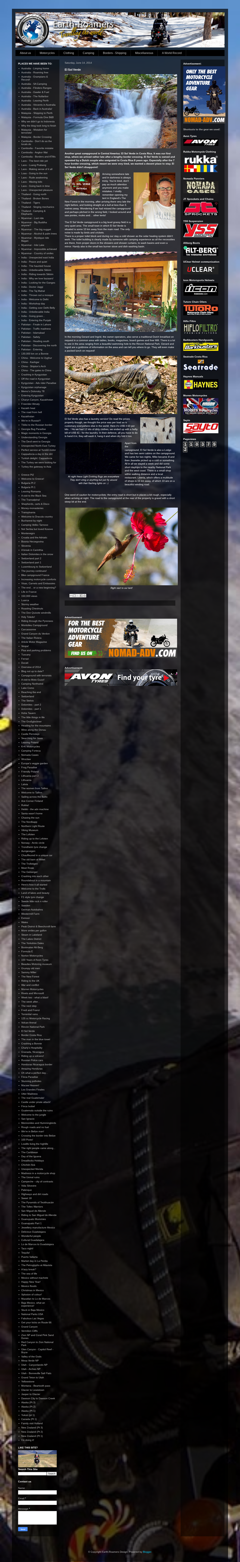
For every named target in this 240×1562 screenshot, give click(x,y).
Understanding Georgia (34, 437)
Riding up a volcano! (32, 1056)
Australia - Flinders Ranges (36, 87)
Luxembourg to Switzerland (36, 566)
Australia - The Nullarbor (34, 96)
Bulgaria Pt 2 (28, 483)
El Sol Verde (28, 1031)
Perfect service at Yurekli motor (38, 450)
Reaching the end (31, 692)
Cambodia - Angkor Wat (34, 152)
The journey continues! (34, 570)
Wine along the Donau (33, 729)
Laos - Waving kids (31, 181)
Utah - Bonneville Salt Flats (36, 1373)
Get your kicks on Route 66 (36, 1322)
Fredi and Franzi (30, 1010)
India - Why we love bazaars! (37, 278)
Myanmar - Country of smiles (37, 253)
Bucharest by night (31, 520)
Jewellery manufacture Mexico (38, 1227)
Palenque (26, 1190)
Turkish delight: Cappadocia (36, 458)
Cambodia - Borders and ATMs (38, 156)
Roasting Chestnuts (32, 608)
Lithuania (26, 780)
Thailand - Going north (33, 194)
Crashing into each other (35, 876)
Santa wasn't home (32, 813)
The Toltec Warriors (32, 1206)
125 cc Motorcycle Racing (35, 1018)
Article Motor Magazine (34, 641)
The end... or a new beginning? (38, 587)
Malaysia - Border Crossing (36, 137)
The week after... (30, 1001)
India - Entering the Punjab (36, 320)
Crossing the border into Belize (38, 1135)
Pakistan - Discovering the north (39, 345)
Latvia (24, 784)
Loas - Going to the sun (34, 173)
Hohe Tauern (28, 713)
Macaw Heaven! (30, 1085)
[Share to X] (78, 595)
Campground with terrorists (36, 675)
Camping (88, 52)
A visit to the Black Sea (33, 495)
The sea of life (29, 1273)
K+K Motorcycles (30, 746)
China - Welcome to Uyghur (36, 357)
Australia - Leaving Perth (35, 100)
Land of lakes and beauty (35, 892)
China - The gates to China (36, 370)
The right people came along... (38, 1148)
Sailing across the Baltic (34, 796)
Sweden (25, 905)
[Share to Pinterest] (84, 595)
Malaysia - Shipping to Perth (37, 113)
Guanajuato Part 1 (31, 1223)
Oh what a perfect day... (34, 1072)
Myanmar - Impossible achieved (39, 249)
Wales (24, 922)
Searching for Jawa (32, 738)
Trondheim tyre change (34, 847)
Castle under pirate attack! (36, 1102)
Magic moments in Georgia (36, 433)
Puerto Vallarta (29, 1256)
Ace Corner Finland (32, 801)
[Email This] (71, 595)
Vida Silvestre (28, 1185)
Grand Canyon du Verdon (35, 633)
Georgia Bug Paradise (33, 429)
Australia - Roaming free (34, 72)
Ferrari (25, 658)
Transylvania (28, 512)
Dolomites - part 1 (31, 708)
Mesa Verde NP (30, 1360)
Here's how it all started (34, 884)
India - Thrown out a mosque (37, 295)
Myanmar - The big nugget (36, 229)
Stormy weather (30, 604)
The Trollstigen (29, 863)
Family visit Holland (32, 1423)
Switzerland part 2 (31, 558)
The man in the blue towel (35, 1039)
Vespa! (25, 646)
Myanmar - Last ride (32, 218)
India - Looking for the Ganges (38, 282)
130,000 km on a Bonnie (34, 353)
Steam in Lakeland (31, 934)
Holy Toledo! (28, 617)
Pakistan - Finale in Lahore (36, 324)
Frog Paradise (29, 767)
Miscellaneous (144, 52)
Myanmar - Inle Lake (32, 245)
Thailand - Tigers (30, 202)
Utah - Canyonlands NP (34, 1364)
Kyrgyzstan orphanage (33, 387)
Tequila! (25, 1252)
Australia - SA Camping (34, 83)
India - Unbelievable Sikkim (36, 270)
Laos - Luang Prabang (33, 165)
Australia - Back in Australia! (36, 108)
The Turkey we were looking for (38, 462)
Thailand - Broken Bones (35, 198)
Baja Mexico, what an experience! (33, 1304)
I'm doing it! (27, 1440)
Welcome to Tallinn (31, 792)
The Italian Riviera (31, 637)
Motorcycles (47, 52)
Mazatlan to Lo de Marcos (35, 1298)
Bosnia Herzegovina (32, 541)
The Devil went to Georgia (35, 441)
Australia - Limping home (35, 68)
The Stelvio (27, 700)
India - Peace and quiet (34, 261)
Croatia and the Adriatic (34, 537)
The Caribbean (29, 1152)
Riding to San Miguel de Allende (39, 1215)
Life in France (29, 591)
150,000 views (29, 596)
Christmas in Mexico (32, 1290)
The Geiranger (29, 872)
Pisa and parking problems (36, 650)
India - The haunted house (36, 266)
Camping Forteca (31, 750)
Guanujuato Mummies (33, 1219)
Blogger (147, 1551)
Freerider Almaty (30, 403)
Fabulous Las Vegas (32, 1318)
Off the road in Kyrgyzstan (35, 378)
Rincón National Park (33, 1026)
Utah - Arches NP (30, 1369)
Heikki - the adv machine (35, 809)
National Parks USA (32, 1314)
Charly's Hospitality (31, 1047)
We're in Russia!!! (31, 420)
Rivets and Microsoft (32, 993)
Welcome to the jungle (33, 1114)
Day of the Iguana (31, 1156)
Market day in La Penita (34, 1261)
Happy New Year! (31, 1281)
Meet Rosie (27, 868)
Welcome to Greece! (32, 478)
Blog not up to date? (32, 671)
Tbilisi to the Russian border (36, 424)
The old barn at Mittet (33, 859)
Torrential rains (29, 1014)
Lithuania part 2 (30, 775)
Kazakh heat (28, 408)
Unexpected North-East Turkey (38, 445)
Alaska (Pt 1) (28, 1410)
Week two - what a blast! (34, 997)
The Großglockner (31, 721)
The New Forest (30, 976)
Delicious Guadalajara (33, 1231)
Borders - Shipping (114, 52)
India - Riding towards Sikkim (37, 274)
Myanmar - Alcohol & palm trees (39, 233)
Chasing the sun (30, 817)
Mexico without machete (34, 1277)
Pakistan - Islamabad (33, 332)
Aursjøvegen (28, 851)
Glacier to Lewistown (32, 1390)
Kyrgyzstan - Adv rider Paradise (38, 383)
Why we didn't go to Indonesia (38, 121)
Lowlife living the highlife (34, 1143)
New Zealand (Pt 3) (32, 1427)
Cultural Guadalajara (32, 1240)
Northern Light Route (33, 826)
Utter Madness (29, 1093)
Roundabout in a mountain (36, 880)
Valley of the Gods (31, 1356)
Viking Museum (29, 830)
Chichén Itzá (28, 1164)
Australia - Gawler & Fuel (35, 92)
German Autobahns (32, 909)
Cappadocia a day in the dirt (37, 454)
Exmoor (25, 918)
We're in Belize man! (32, 1131)
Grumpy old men (30, 968)
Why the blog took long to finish (38, 125)
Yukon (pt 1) (28, 1415)
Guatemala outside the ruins (37, 1110)
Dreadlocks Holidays (32, 1160)
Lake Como (27, 688)
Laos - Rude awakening (34, 177)
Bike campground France (35, 575)
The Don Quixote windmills (36, 612)
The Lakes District (31, 939)
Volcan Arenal (28, 1022)
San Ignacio (27, 1118)
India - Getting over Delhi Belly (38, 307)
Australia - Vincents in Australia (38, 104)
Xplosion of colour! (31, 1294)
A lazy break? (28, 1269)
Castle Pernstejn (30, 734)
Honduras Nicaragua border (36, 1064)
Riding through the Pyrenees (37, 621)
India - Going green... (33, 316)
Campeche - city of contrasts (37, 1181)
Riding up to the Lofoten (34, 838)
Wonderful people (31, 1236)
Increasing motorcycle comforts (38, 579)
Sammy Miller (28, 972)
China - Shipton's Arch (33, 366)
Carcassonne (28, 629)
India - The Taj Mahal (33, 290)
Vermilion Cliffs (29, 1330)
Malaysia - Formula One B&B (37, 117)
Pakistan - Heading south (35, 341)
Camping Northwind (32, 683)
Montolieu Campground (34, 625)
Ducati (24, 662)
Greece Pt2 (27, 474)
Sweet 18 (26, 1198)
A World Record (172, 52)
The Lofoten (28, 834)
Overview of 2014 (31, 667)
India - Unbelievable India (35, 311)
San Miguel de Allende (33, 1210)
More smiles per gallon (34, 930)
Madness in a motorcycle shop (38, 1173)
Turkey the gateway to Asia (36, 466)
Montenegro (28, 533)
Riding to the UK (30, 980)
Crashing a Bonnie (31, 1043)
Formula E (27, 951)
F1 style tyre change (32, 897)
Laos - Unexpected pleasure (37, 190)
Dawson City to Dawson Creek (38, 1398)
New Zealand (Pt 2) (32, 1431)
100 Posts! (27, 1139)
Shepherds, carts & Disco (35, 504)
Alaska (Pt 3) (28, 1402)
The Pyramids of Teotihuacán (37, 1202)
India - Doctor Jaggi (32, 286)
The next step (29, 1005)
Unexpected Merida (32, 1169)
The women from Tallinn (34, 788)
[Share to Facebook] (81, 595)
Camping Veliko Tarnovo (34, 524)
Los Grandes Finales (32, 1089)
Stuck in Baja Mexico (32, 1310)
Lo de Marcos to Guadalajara (37, 1244)
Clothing (68, 52)
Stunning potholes (31, 1081)
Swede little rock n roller (34, 901)
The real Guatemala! (32, 1097)
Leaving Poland (29, 742)
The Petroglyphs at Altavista (36, 1265)
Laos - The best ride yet (34, 160)
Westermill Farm (30, 913)
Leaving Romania (31, 491)
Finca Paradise (29, 1076)
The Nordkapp (29, 821)
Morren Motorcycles (32, 989)
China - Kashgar (30, 362)
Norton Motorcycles (32, 955)
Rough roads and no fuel (35, 1127)
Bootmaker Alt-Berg (32, 947)
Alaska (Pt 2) (28, 1406)
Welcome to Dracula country (37, 516)
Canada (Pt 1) (29, 1419)
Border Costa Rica (31, 1035)
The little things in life (33, 717)
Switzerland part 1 (31, 562)
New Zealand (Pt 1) (32, 1436)
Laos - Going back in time (35, 186)
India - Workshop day (33, 303)
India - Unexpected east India (37, 257)
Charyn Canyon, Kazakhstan (37, 399)
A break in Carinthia (32, 550)
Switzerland (27, 696)
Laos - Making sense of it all (36, 169)
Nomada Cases (29, 754)
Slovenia (26, 545)
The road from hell (31, 412)
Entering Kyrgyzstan (32, 395)
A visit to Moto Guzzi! (32, 679)
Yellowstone (27, 1381)
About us (25, 52)
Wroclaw (26, 759)
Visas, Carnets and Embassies (38, 583)
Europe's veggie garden (34, 763)
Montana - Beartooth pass (35, 1385)
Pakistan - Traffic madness (36, 328)
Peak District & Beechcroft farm (38, 926)
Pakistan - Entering (31, 349)
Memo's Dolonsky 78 (32, 391)
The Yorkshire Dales (32, 943)
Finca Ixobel (28, 1106)
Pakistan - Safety (30, 337)
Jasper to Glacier (30, 1394)
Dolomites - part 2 (31, 704)
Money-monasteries (32, 508)
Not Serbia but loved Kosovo (37, 529)
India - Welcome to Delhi (34, 299)
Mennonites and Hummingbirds (38, 1123)
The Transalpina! (30, 499)
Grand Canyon (29, 1326)
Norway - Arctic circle (32, 842)
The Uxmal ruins (30, 1177)
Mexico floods (29, 1286)
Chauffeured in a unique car (36, 855)
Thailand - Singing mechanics (37, 206)
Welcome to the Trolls (33, 888)
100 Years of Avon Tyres (34, 959)
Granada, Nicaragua (32, 1052)
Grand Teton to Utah (32, 1377)
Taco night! (27, 1248)
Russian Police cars (32, 1060)
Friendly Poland (30, 771)
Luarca (25, 600)
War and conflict (30, 985)
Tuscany (26, 654)
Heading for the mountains (36, 725)
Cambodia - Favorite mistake (37, 148)
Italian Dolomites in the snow (37, 554)
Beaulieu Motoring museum (36, 964)
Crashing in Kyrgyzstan (34, 374)
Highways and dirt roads (34, 1194)
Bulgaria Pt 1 (28, 487)
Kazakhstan (27, 416)
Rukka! (25, 805)
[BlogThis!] (74, 595)
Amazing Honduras (32, 1068)
